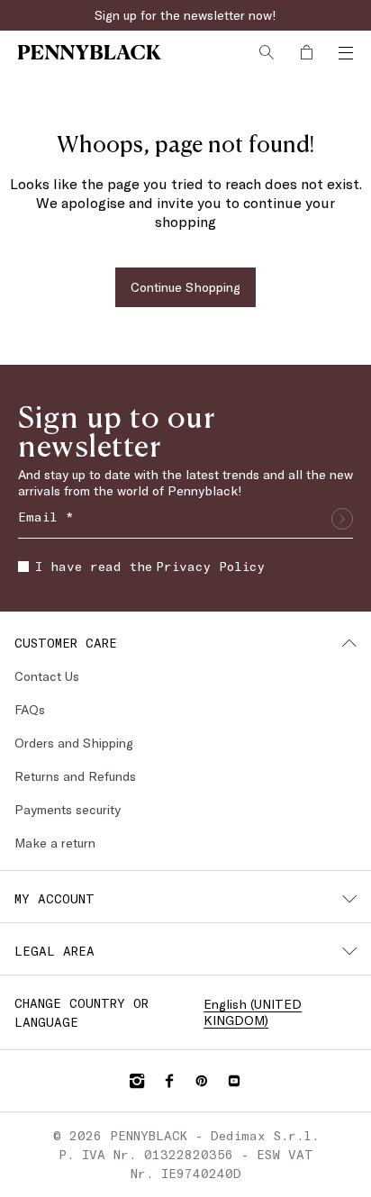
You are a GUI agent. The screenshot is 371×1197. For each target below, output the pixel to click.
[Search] (266, 52)
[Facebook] (169, 1081)
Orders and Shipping (73, 742)
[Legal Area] (349, 951)
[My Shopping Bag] (306, 52)
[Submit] (342, 519)
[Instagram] (137, 1081)
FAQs (29, 709)
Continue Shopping (185, 287)
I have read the (150, 566)
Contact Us (46, 676)
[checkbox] (23, 566)
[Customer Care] (349, 643)
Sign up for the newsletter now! (185, 15)
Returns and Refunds (75, 776)
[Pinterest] (202, 1081)
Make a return (54, 842)
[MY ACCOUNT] (349, 899)
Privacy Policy (210, 566)
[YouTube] (234, 1081)
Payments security (67, 809)
